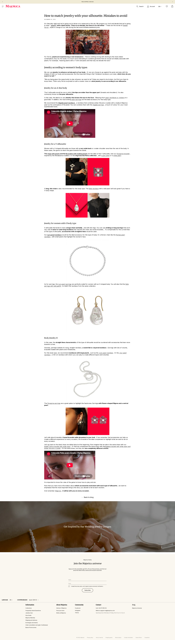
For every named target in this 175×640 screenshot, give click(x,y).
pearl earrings (76, 99)
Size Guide (28, 615)
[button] (3, 6)
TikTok (77, 612)
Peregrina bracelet (123, 154)
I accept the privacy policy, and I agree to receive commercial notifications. (87, 586)
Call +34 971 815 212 (101, 608)
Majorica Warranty (30, 617)
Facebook (77, 608)
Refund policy (118, 637)
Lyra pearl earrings (64, 284)
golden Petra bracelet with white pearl (57, 446)
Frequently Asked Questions (33, 610)
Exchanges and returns (32, 622)
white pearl (117, 155)
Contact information (128, 637)
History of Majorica (61, 608)
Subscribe (87, 590)
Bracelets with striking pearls (76, 154)
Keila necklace (94, 189)
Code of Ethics (139, 637)
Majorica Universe (137, 608)
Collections (29, 608)
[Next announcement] (173, 1)
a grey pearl (105, 155)
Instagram (77, 610)
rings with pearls (53, 154)
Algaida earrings (98, 105)
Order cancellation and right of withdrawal (37, 625)
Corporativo (146, 637)
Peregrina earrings (53, 403)
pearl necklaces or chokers (115, 98)
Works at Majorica (61, 613)
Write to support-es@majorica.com (105, 610)
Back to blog (89, 497)
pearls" (54, 25)
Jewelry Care (29, 613)
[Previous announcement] (2, 1)
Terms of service (99, 637)
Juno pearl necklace (106, 353)
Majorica (58, 491)
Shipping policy (109, 637)
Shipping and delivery (31, 620)
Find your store (60, 610)
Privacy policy (90, 637)
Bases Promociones (31, 627)
